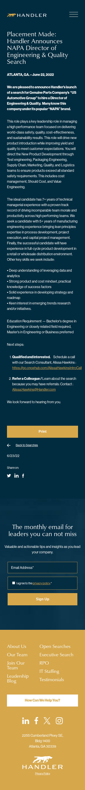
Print (42, 431)
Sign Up (42, 599)
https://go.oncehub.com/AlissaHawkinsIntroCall (47, 368)
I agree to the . (34, 583)
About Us (16, 646)
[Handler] (29, 15)
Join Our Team (16, 665)
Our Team (17, 654)
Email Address (22, 567)
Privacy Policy (42, 773)
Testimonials (51, 679)
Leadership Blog (18, 678)
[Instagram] (59, 721)
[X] (47, 721)
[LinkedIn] (26, 721)
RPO (44, 662)
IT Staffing (49, 671)
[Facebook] (36, 721)
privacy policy (41, 583)
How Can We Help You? (42, 700)
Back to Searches (27, 445)
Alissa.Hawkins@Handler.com (34, 389)
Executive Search (56, 654)
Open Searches (54, 646)
